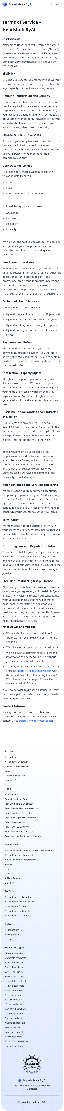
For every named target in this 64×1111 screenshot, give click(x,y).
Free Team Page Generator (18, 813)
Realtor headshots (14, 976)
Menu (56, 4)
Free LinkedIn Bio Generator (19, 803)
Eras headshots (12, 1027)
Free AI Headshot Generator (19, 799)
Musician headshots (15, 1022)
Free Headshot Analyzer (17, 827)
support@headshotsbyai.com (34, 671)
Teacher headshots (14, 1032)
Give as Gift (10, 780)
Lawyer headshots (14, 971)
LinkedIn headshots (14, 953)
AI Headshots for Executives (19, 911)
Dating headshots (14, 1046)
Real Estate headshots (16, 981)
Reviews (9, 873)
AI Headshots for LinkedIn (18, 897)
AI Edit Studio (11, 794)
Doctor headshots (14, 967)
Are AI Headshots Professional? (20, 859)
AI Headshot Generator (16, 761)
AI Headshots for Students (18, 915)
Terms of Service (13, 929)
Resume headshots (14, 985)
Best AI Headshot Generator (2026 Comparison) (29, 850)
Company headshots (15, 1009)
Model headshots (13, 1004)
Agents (8, 864)
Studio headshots (13, 990)
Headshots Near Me (15, 775)
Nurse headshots (13, 1036)
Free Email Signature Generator (20, 817)
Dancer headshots (14, 1018)
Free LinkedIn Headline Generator (21, 808)
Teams (8, 771)
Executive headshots (15, 962)
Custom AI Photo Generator (18, 766)
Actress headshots (14, 999)
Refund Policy (12, 939)
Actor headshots (13, 995)
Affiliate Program (13, 878)
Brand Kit (9, 882)
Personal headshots (14, 1013)
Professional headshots (16, 1041)
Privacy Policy (12, 934)
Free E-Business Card (15, 822)
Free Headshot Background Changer (23, 836)
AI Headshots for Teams (17, 906)
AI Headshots (11, 757)
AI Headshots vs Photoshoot (19, 855)
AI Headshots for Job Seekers (20, 901)
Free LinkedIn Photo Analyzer (19, 831)
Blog (7, 869)
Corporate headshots (15, 958)
